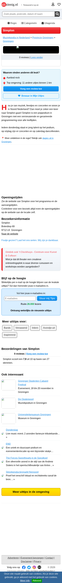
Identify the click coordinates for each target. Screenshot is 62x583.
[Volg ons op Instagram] (34, 567)
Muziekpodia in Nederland (16, 37)
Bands (7, 328)
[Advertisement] (31, 173)
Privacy (37, 561)
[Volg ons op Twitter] (29, 567)
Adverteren (13, 558)
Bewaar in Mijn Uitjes (32, 96)
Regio (13, 23)
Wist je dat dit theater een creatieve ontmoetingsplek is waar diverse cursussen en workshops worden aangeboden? (31, 259)
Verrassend (21, 328)
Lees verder (37, 57)
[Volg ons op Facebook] (23, 567)
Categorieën (30, 23)
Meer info (25, 580)
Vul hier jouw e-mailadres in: (31, 293)
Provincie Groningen (42, 37)
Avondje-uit (49, 328)
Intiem (35, 328)
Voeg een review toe (31, 89)
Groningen (8, 41)
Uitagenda (49, 23)
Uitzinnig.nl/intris (15, 571)
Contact (49, 558)
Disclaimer (26, 561)
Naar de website (9, 234)
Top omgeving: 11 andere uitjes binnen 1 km (29, 83)
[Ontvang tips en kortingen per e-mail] (39, 567)
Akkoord (37, 580)
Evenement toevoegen (32, 558)
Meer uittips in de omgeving (31, 491)
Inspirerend (9, 335)
